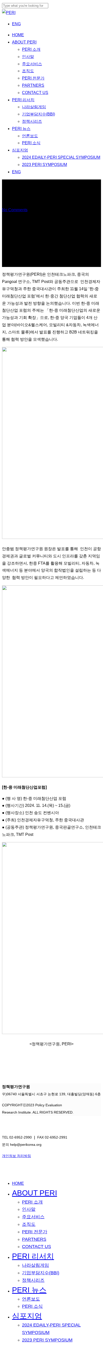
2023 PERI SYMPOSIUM (47, 1340)
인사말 (29, 1209)
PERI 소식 (32, 1306)
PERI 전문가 (34, 1231)
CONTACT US (36, 1246)
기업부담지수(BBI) (40, 1272)
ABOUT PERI (34, 1193)
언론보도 (31, 1299)
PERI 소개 (32, 1202)
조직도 (29, 1224)
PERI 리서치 (33, 1256)
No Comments (15, 210)
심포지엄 (27, 1316)
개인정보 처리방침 (16, 1156)
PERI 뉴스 (29, 1290)
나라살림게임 (35, 1265)
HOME (18, 1183)
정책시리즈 (33, 1280)
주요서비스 (33, 1216)
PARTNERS (34, 1239)
